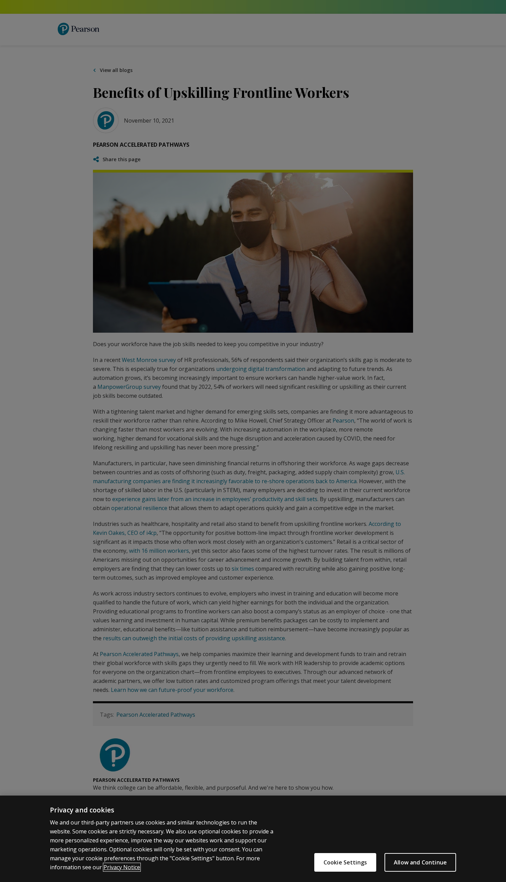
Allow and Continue (420, 862)
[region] (253, 839)
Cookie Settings (345, 862)
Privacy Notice (122, 867)
